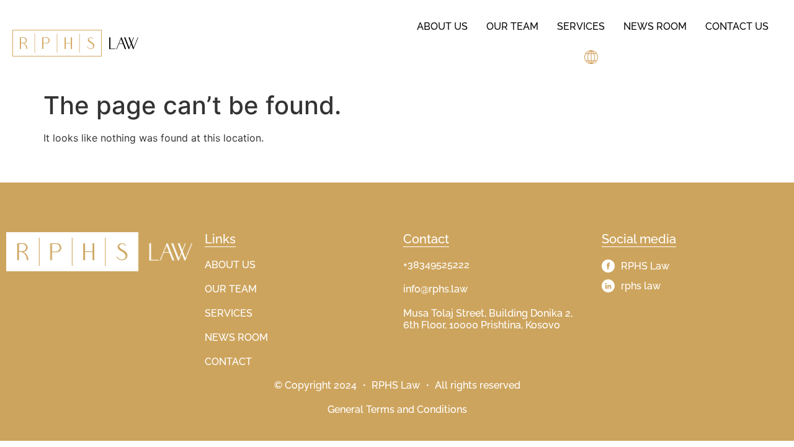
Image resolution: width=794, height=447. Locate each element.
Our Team (512, 26)
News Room (655, 26)
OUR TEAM (231, 289)
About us (442, 26)
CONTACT (228, 362)
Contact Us (737, 26)
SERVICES (228, 313)
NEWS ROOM (236, 337)
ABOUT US (230, 265)
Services (581, 26)
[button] (592, 57)
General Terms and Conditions (397, 409)
